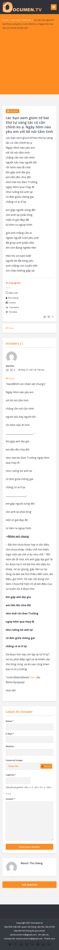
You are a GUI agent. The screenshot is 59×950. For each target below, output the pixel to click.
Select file (13, 766)
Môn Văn (26, 20)
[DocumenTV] (22, 7)
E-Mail (10, 733)
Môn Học (15, 20)
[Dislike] (48, 316)
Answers (14, 307)
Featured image (14, 760)
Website (10, 746)
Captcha (11, 774)
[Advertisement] (29, 64)
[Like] (44, 316)
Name (10, 721)
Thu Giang (13, 297)
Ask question (29, 884)
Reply (11, 378)
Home (5, 20)
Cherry (33, 677)
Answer (10, 798)
